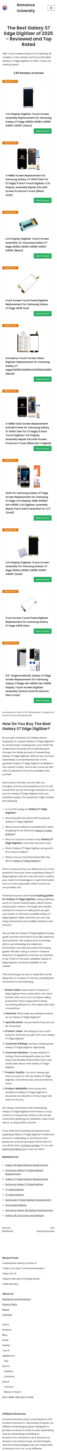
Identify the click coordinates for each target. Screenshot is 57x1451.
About (5, 1309)
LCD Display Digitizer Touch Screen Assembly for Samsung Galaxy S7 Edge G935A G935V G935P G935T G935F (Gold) (27, 568)
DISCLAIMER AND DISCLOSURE (18, 1397)
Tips (6, 1360)
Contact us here (30, 1145)
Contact (7, 1314)
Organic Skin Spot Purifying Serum (21, 1278)
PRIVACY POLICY (13, 1392)
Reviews (6, 1329)
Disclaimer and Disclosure (16, 1299)
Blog (4, 1334)
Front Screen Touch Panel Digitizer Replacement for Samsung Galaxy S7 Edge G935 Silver (26, 621)
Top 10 (5, 1350)
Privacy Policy (9, 1304)
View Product (43, 131)
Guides (6, 1345)
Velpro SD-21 (9, 1273)
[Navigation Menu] (51, 8)
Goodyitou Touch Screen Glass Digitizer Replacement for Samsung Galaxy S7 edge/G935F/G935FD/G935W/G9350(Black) (28, 366)
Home (5, 1324)
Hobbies (8, 1371)
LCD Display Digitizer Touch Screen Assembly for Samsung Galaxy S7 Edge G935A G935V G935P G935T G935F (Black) (27, 244)
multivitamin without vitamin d (19, 1263)
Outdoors (9, 1376)
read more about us (13, 1149)
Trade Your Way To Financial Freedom (23, 1268)
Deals (5, 1340)
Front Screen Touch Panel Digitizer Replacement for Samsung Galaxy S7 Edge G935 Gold (26, 304)
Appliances (8, 1355)
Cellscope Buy (10, 1283)
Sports (6, 1366)
